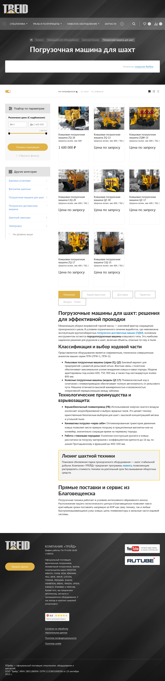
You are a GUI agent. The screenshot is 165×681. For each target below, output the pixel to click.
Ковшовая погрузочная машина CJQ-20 (71, 198)
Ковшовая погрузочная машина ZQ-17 (71, 261)
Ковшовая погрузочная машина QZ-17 (142, 198)
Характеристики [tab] (96, 294)
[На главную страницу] (15, 8)
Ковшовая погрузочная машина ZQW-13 (142, 136)
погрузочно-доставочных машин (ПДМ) (120, 332)
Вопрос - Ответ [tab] (72, 301)
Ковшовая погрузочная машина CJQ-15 (107, 261)
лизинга (127, 465)
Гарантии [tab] (145, 294)
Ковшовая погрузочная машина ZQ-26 (71, 136)
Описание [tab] (69, 294)
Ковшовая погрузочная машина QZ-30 (107, 198)
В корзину (73, 158)
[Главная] (31, 40)
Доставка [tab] (122, 294)
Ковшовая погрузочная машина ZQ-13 (107, 136)
